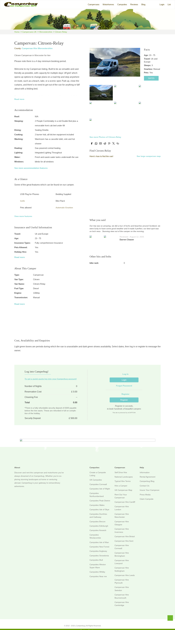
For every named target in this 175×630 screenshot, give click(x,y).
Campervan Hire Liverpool (122, 561)
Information (145, 472)
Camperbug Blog (147, 481)
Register (124, 400)
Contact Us (144, 486)
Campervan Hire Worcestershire (37, 48)
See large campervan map (149, 156)
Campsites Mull (96, 560)
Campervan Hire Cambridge (122, 603)
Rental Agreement (147, 477)
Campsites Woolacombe (95, 536)
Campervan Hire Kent (124, 541)
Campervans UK (29, 32)
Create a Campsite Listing (98, 474)
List (169, 4)
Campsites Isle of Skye (99, 509)
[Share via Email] (100, 143)
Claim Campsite (146, 499)
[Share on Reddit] (105, 143)
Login (162, 4)
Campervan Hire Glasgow (122, 523)
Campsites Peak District (100, 501)
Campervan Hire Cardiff (125, 502)
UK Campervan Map (123, 490)
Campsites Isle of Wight (100, 489)
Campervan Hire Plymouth (122, 581)
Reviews (134, 4)
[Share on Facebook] (92, 143)
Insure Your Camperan (149, 490)
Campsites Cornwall (98, 484)
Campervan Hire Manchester (122, 515)
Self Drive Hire (121, 472)
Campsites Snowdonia (99, 555)
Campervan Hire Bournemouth (122, 596)
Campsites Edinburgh (99, 526)
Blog (143, 4)
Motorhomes (108, 4)
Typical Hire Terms (123, 481)
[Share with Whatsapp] (96, 143)
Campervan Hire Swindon (122, 588)
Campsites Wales (97, 505)
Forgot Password (124, 386)
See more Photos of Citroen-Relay (105, 137)
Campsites (122, 4)
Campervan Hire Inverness (122, 530)
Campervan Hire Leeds (125, 575)
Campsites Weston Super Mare (98, 566)
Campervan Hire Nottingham (122, 569)
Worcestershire (45, 32)
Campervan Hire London (122, 508)
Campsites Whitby (97, 572)
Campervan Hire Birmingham (122, 554)
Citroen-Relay (61, 32)
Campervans (93, 4)
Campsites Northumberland (97, 494)
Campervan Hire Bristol (125, 536)
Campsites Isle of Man (99, 542)
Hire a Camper (121, 486)
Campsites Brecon (97, 521)
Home (17, 32)
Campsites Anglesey (98, 551)
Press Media (145, 494)
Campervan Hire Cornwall (122, 546)
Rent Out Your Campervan (121, 496)
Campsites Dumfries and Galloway (98, 515)
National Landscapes (124, 477)
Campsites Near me (98, 576)
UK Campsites (96, 480)
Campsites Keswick (98, 530)
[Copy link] (118, 143)
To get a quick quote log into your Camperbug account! (51, 379)
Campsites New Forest (99, 547)
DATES (151, 78)
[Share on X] (113, 143)
